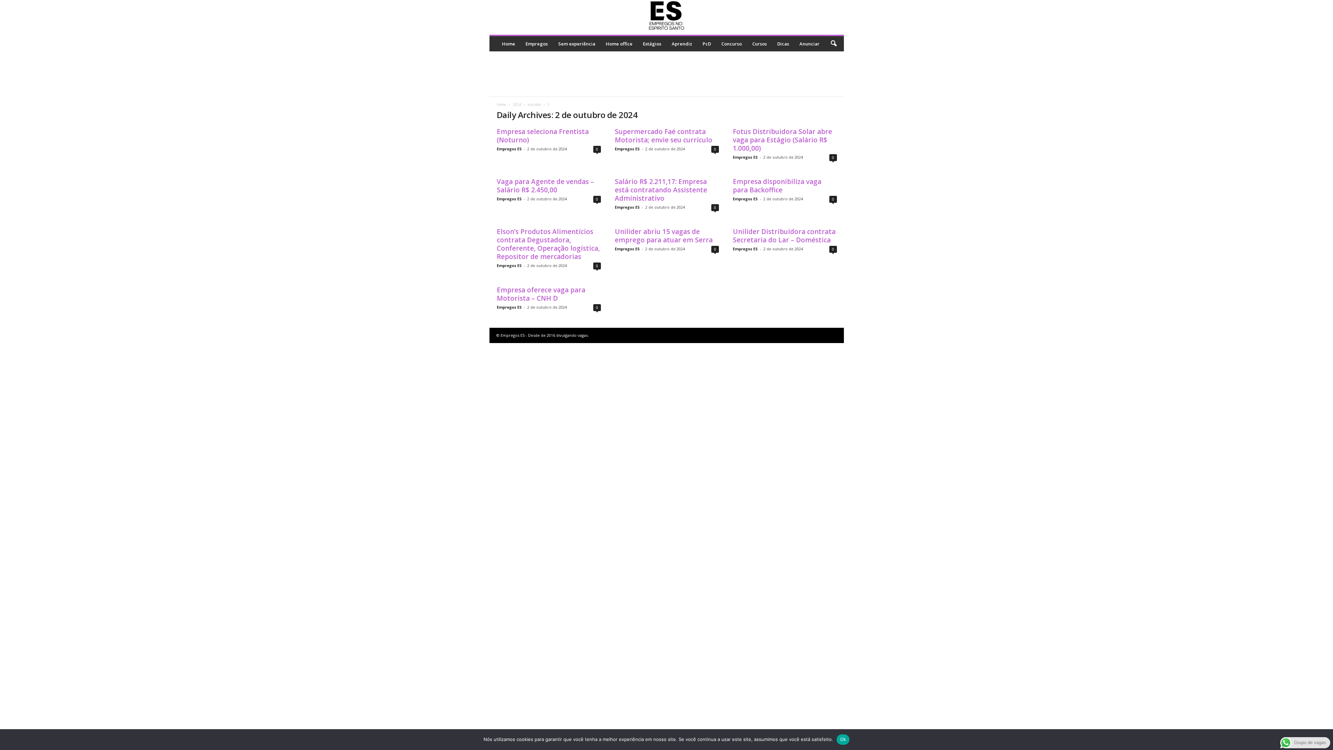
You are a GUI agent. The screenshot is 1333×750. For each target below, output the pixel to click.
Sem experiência (576, 44)
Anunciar (809, 44)
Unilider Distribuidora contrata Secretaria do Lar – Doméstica (784, 235)
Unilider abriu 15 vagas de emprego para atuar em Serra (664, 235)
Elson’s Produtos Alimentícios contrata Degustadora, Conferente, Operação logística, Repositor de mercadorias (548, 244)
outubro (534, 104)
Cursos (759, 44)
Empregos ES (509, 148)
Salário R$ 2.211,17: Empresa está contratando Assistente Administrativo (661, 190)
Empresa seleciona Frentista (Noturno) (543, 135)
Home (508, 44)
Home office (619, 44)
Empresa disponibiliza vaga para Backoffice (777, 185)
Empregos (537, 44)
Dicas (783, 44)
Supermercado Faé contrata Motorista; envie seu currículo (663, 135)
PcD (707, 44)
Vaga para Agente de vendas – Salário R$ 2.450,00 (545, 185)
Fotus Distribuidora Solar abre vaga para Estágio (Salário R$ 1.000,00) (782, 140)
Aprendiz (682, 44)
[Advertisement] (666, 74)
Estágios (652, 44)
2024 (517, 104)
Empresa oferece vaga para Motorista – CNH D (541, 294)
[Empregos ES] (666, 15)
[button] (833, 43)
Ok (843, 739)
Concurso (731, 44)
